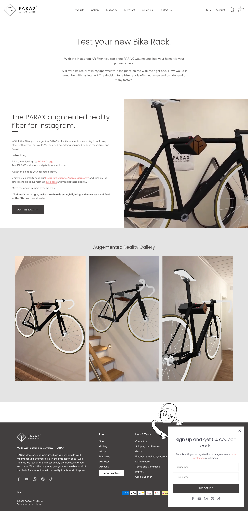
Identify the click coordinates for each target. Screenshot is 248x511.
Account (220, 10)
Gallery (95, 10)
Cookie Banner (143, 476)
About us (147, 10)
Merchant (129, 10)
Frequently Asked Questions (151, 456)
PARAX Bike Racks (34, 501)
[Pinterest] (212, 498)
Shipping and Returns (147, 446)
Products (79, 10)
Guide (138, 451)
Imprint (139, 471)
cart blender (36, 504)
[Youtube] (199, 498)
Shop (102, 441)
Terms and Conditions (147, 466)
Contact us (165, 10)
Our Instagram (28, 209)
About (102, 451)
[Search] (232, 10)
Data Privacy (142, 461)
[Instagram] (206, 498)
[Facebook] (192, 498)
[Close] (239, 430)
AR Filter (104, 461)
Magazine (111, 10)
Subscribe (205, 488)
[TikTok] (219, 498)
